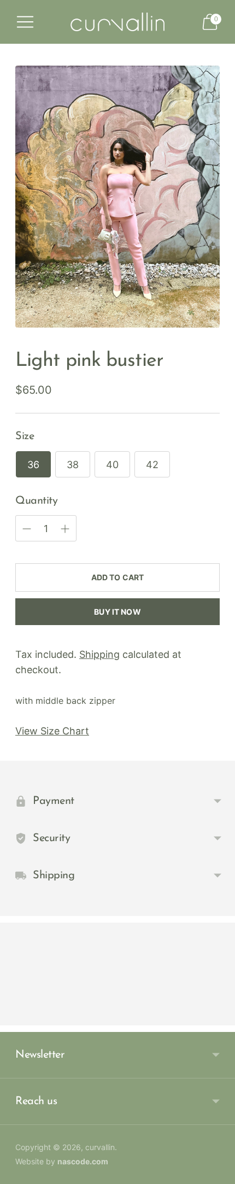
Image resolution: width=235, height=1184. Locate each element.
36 (33, 464)
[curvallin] (117, 22)
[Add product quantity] (27, 529)
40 (112, 464)
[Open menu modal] (25, 22)
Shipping (99, 654)
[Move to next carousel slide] (220, 1017)
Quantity (36, 500)
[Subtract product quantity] (65, 529)
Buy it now (117, 611)
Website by (61, 1161)
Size (24, 436)
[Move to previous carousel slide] (15, 1017)
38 (73, 464)
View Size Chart (52, 731)
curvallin (100, 1147)
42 (152, 464)
